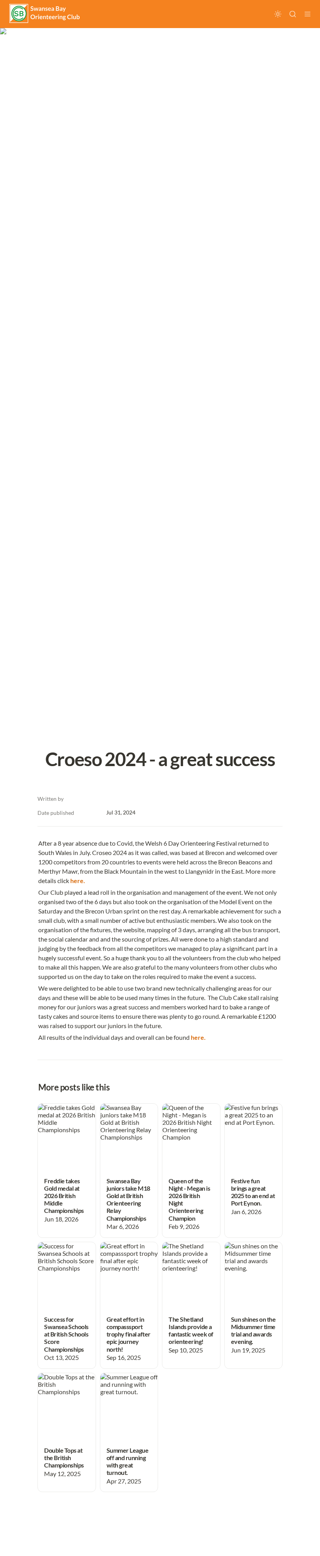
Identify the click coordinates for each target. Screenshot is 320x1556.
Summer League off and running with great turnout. (125, 1384)
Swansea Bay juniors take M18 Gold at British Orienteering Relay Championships (127, 1122)
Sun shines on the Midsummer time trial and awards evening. (248, 1257)
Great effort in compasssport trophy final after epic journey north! (129, 1257)
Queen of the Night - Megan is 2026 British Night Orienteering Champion (189, 1122)
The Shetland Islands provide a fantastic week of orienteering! (190, 1253)
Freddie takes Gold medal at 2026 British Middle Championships (66, 1118)
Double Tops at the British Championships (63, 1384)
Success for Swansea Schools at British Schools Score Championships (65, 1257)
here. (77, 880)
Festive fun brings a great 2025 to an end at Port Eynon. (252, 1115)
